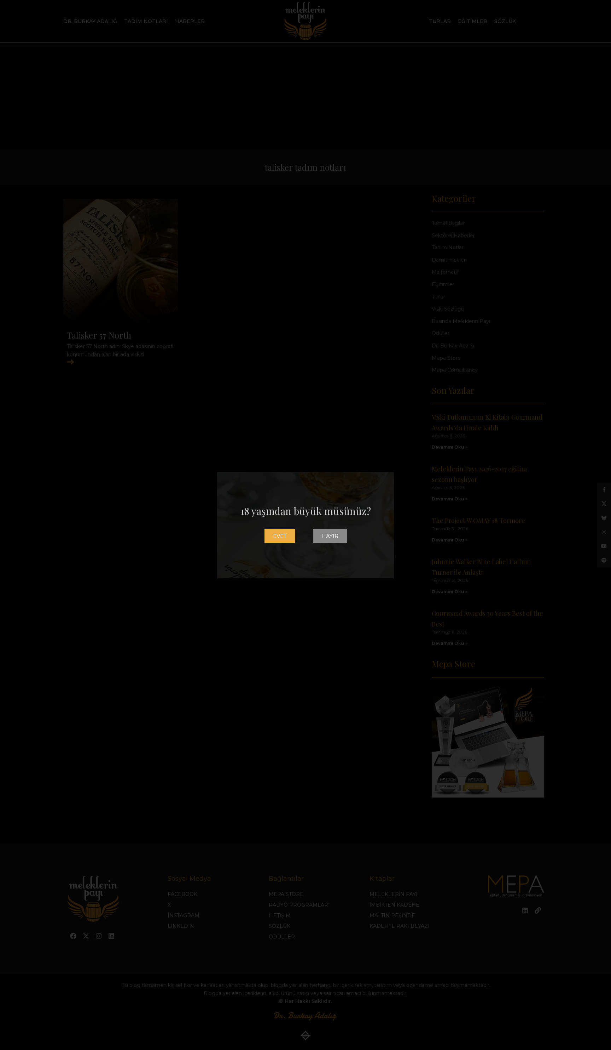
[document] (305, 525)
